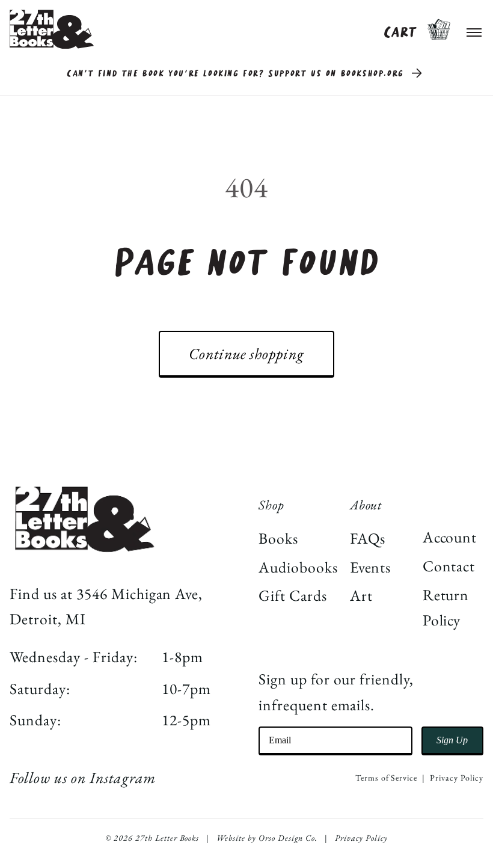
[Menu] (474, 29)
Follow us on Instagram (82, 777)
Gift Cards (293, 595)
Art (361, 595)
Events (370, 567)
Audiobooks (298, 567)
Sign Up (452, 740)
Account (450, 537)
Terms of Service (386, 777)
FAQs (368, 538)
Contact (449, 566)
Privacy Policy (456, 777)
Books (278, 538)
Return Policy (446, 608)
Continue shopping (246, 353)
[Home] (52, 29)
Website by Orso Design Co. (266, 837)
